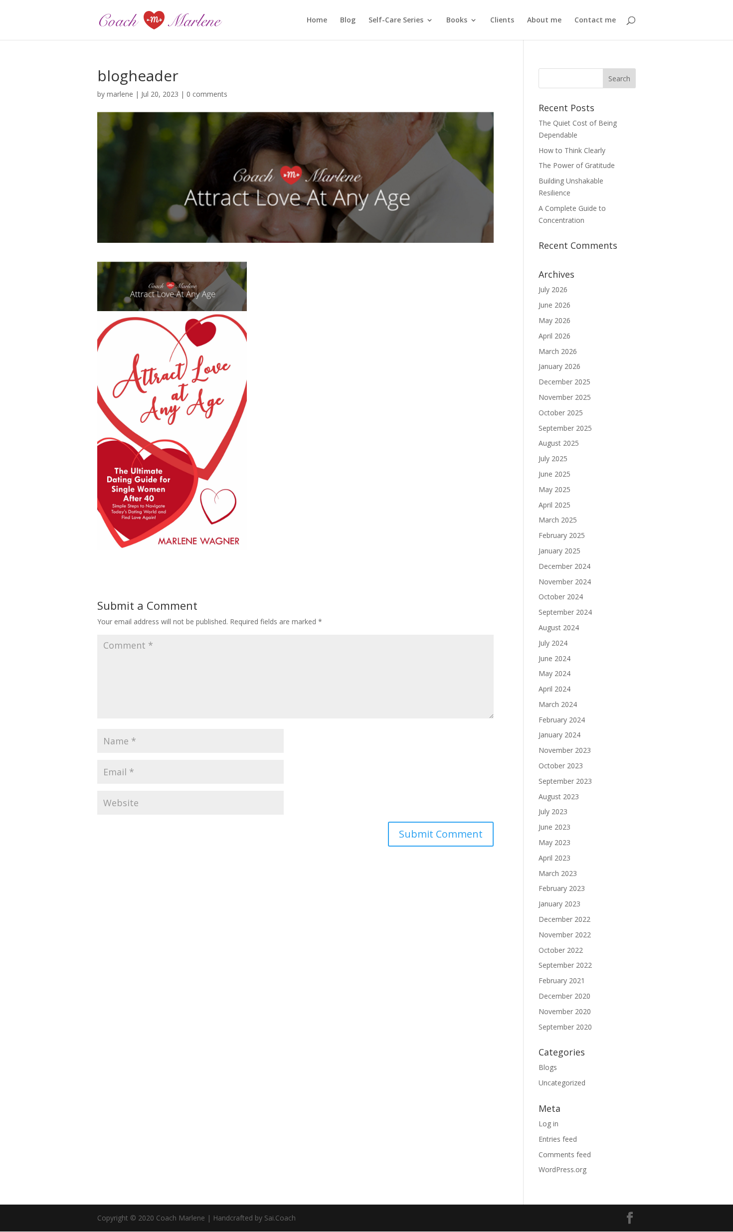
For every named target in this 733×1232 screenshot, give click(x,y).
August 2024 (559, 627)
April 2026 (554, 336)
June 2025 (554, 474)
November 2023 (565, 750)
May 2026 (554, 320)
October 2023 (561, 765)
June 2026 (554, 305)
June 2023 (554, 827)
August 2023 (559, 796)
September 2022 (565, 965)
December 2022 (564, 919)
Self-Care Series (395, 20)
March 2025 (558, 520)
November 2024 (565, 581)
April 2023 (554, 858)
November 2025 (565, 397)
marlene (120, 94)
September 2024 (565, 612)
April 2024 (554, 689)
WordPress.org (562, 1169)
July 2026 (553, 289)
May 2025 (554, 489)
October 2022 (561, 950)
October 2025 (561, 412)
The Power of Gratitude (577, 165)
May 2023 (554, 842)
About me (544, 20)
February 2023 (562, 888)
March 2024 (558, 704)
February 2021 (562, 980)
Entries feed (558, 1139)
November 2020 (565, 1011)
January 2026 (559, 366)
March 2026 (558, 351)
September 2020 (565, 1027)
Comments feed (565, 1154)
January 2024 (559, 734)
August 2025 (559, 443)
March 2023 (558, 873)
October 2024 (561, 596)
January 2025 (559, 550)
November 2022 (565, 934)
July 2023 (553, 811)
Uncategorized (562, 1082)
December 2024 (564, 566)
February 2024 (562, 719)
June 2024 (554, 658)
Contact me (595, 20)
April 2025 (554, 505)
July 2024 (553, 643)
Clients (502, 20)
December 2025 (564, 381)
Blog (348, 20)
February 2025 (562, 535)
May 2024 (554, 673)
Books (456, 20)
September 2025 (565, 428)
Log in (548, 1123)
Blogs (548, 1067)
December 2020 (564, 996)
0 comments (206, 94)
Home (317, 20)
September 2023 (565, 781)
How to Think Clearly (572, 150)
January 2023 (559, 903)
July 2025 (553, 458)
